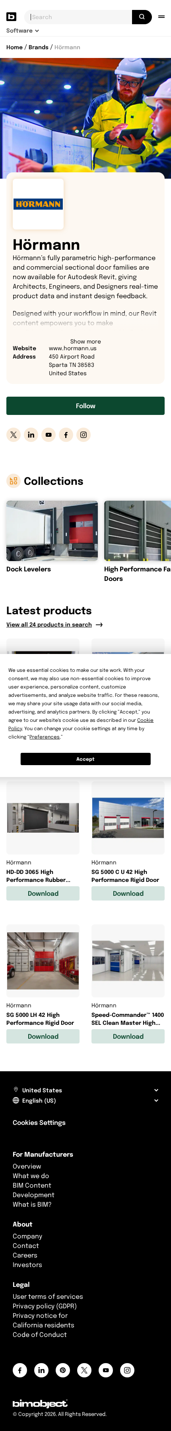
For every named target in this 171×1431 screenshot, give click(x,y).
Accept (85, 759)
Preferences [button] (44, 736)
